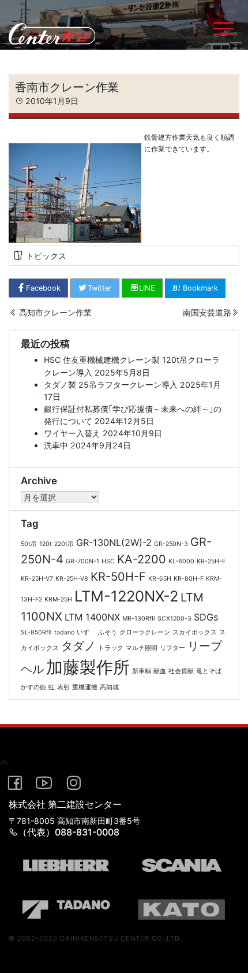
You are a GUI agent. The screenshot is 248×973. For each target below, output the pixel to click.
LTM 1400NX (92, 617)
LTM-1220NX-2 (126, 596)
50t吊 (29, 544)
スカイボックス (194, 632)
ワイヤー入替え (72, 433)
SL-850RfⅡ (36, 632)
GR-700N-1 (82, 561)
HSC (108, 561)
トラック (110, 648)
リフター (172, 648)
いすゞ (86, 632)
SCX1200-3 (174, 618)
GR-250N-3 (171, 544)
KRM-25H (58, 599)
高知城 (109, 687)
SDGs (206, 617)
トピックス (46, 256)
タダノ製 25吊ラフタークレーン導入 (111, 384)
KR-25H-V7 (37, 578)
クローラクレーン (144, 632)
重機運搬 (84, 687)
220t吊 (64, 544)
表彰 (63, 687)
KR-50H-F (118, 577)
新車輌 (141, 671)
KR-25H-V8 (71, 578)
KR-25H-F (211, 561)
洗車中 (56, 445)
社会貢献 (181, 671)
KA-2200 (141, 559)
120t (45, 544)
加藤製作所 (88, 667)
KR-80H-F (189, 578)
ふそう (107, 632)
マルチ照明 (141, 648)
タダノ (78, 646)
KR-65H (159, 578)
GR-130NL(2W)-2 (114, 542)
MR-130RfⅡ (138, 618)
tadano (64, 632)
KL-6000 (181, 561)
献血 (159, 671)
